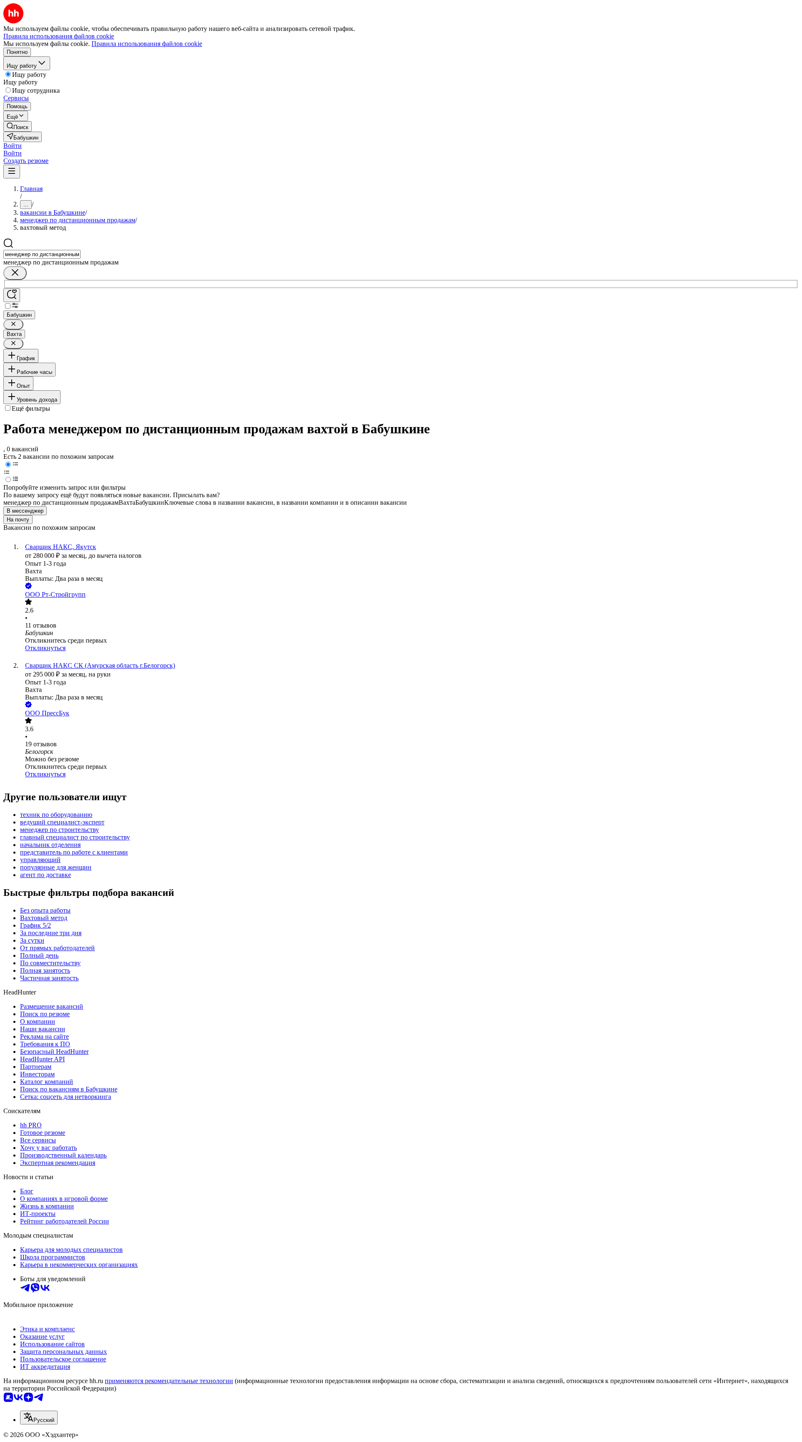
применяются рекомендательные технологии (169, 1380)
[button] (12, 145)
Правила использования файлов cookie (146, 43)
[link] (17, 126)
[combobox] (42, 254)
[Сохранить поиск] (11, 295)
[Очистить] (15, 273)
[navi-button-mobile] (11, 171)
